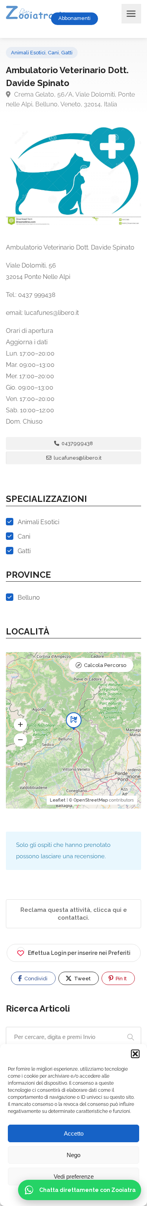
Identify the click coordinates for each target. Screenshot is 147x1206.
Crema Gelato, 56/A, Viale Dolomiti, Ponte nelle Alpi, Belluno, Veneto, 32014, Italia (70, 99)
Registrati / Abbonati (113, 18)
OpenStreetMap (91, 800)
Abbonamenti (74, 18)
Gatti (67, 53)
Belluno (29, 597)
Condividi (35, 978)
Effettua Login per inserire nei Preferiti (79, 953)
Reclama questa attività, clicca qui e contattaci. (73, 913)
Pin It (120, 978)
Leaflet (57, 800)
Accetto (73, 1133)
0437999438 (76, 443)
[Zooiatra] (39, 14)
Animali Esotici (28, 53)
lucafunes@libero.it (77, 458)
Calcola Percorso (105, 665)
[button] (135, 1054)
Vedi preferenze (74, 1176)
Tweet (82, 978)
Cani (53, 53)
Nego (73, 1155)
